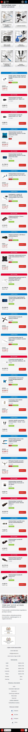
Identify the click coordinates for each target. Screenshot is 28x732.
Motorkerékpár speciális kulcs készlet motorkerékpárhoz (17, 521)
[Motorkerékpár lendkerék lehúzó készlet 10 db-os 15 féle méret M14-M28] (4, 135)
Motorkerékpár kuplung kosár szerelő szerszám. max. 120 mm (17, 174)
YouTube (16, 714)
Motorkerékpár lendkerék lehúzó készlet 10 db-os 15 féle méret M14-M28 (17, 133)
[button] (2, 730)
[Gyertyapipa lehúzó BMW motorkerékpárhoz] (4, 402)
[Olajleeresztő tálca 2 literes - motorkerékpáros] (4, 219)
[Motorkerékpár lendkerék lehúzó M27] (4, 577)
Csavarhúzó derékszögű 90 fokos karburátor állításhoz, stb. (17, 360)
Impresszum (14, 691)
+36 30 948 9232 (14, 650)
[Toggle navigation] (2, 2)
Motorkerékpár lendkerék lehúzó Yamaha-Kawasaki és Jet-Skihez (16, 483)
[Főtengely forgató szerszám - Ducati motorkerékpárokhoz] (4, 463)
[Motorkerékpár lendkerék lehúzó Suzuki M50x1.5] (4, 560)
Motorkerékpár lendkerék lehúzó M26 (15, 540)
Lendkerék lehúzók (21, 25)
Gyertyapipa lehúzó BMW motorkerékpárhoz (15, 400)
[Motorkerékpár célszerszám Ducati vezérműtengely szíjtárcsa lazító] (4, 442)
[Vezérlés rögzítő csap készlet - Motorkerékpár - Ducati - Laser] (4, 423)
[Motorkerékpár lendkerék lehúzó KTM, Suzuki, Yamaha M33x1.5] (4, 504)
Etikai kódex (14, 696)
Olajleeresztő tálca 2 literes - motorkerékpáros (16, 217)
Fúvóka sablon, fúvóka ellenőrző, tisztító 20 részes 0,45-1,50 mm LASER (17, 77)
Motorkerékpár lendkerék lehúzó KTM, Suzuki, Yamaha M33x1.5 (16, 502)
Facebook (16, 710)
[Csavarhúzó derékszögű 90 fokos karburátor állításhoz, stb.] (4, 362)
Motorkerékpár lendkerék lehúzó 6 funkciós (15, 317)
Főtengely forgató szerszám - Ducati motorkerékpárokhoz (16, 461)
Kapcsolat (14, 698)
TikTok (15, 722)
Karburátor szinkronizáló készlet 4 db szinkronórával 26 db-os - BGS (17, 257)
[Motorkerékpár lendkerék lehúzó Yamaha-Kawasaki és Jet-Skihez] (4, 485)
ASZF (14, 686)
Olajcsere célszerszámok (21, 45)
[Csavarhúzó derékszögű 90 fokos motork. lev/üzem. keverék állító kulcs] (4, 341)
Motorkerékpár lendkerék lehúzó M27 (15, 575)
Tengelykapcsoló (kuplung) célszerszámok (7, 64)
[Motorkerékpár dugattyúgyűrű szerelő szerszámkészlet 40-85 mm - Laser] (4, 300)
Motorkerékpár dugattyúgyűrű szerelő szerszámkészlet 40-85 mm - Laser (17, 298)
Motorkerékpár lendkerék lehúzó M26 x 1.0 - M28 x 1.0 (16, 98)
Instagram (15, 718)
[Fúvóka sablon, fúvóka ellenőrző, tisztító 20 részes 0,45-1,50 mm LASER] (4, 79)
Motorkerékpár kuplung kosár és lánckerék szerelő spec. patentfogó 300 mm (17, 279)
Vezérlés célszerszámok (21, 65)
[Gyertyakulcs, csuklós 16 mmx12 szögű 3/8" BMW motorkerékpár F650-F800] (4, 197)
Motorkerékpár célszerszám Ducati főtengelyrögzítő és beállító (16, 379)
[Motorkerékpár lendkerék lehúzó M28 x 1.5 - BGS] (4, 117)
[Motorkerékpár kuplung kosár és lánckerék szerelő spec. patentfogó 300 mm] (4, 280)
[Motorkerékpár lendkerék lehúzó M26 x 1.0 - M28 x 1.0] (4, 100)
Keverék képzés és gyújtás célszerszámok (7, 25)
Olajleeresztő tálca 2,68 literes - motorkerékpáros (17, 235)
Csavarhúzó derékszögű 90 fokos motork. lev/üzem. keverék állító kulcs (17, 339)
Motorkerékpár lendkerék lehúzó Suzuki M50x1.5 (15, 558)
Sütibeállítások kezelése (14, 702)
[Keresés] (22, 2)
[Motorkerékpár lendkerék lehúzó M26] (4, 542)
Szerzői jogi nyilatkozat (14, 693)
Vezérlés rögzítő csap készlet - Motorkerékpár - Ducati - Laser (17, 421)
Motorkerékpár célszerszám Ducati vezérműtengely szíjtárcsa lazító (16, 440)
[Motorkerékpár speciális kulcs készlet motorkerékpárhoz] (4, 523)
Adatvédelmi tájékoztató (14, 689)
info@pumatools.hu (14, 653)
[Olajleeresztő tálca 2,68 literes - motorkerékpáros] (4, 237)
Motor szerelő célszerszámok (7, 45)
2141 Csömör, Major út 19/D (14, 656)
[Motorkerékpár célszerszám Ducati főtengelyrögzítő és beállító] (4, 381)
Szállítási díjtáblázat (14, 700)
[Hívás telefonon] (26, 2)
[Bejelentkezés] (26, 730)
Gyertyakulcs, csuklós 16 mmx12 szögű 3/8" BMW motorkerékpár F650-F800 (16, 196)
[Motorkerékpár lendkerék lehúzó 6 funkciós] (4, 319)
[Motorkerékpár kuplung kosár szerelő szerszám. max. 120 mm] (4, 176)
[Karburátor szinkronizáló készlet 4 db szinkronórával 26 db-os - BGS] (4, 258)
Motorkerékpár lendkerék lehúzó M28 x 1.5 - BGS (15, 115)
